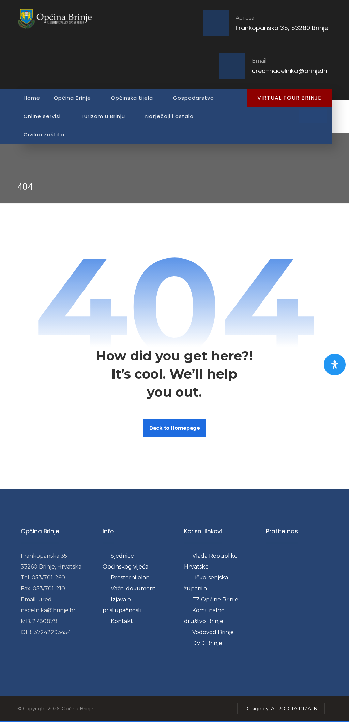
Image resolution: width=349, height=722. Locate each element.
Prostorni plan (130, 577)
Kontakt (122, 621)
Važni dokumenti (134, 588)
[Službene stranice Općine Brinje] (58, 19)
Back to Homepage (174, 428)
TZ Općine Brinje (215, 599)
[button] (306, 116)
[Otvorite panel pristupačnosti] (335, 364)
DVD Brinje (207, 643)
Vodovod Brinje (213, 632)
